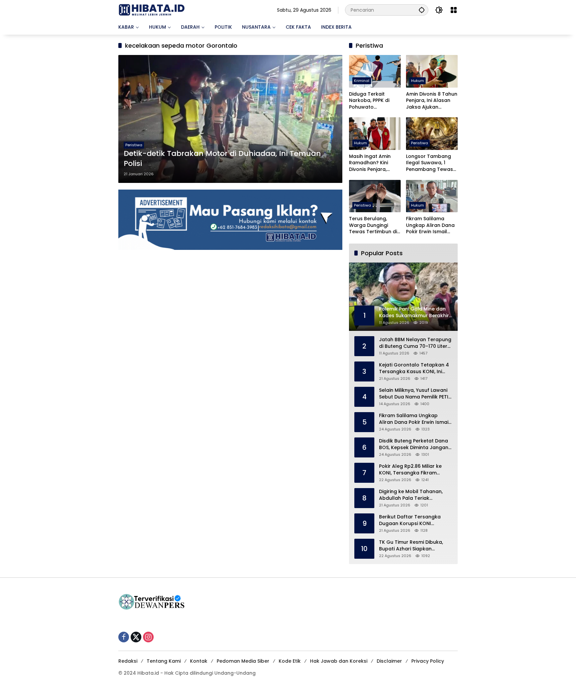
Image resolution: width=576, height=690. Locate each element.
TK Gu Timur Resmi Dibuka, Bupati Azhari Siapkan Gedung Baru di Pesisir (411, 545)
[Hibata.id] (151, 9)
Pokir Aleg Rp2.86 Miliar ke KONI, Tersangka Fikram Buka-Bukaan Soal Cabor (410, 469)
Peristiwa (133, 145)
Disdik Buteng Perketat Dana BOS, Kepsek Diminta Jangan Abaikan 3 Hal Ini (413, 444)
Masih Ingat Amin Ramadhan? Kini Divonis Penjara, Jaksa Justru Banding (370, 163)
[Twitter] (136, 637)
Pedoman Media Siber (243, 661)
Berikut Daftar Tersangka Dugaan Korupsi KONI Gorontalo (410, 520)
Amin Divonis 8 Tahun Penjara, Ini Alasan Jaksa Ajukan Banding (431, 101)
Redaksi (127, 661)
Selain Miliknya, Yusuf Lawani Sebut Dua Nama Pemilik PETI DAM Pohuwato (413, 393)
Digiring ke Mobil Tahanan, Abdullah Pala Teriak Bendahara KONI (411, 494)
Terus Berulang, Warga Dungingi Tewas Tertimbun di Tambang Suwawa (373, 225)
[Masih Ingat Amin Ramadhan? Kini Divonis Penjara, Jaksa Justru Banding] (375, 133)
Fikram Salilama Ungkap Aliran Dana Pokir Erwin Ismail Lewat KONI (430, 225)
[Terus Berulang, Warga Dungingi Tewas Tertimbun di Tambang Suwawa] (375, 196)
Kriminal (361, 80)
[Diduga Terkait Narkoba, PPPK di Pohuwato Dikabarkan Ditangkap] (375, 71)
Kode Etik (290, 661)
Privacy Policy (427, 661)
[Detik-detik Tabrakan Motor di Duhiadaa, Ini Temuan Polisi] (230, 119)
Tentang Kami (164, 661)
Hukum (417, 80)
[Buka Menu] (454, 10)
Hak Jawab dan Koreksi (338, 661)
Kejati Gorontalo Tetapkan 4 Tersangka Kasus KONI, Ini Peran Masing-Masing (414, 368)
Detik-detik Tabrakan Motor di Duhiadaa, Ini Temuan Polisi (222, 159)
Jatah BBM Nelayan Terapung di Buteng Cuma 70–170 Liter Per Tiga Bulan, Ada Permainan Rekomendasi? (415, 343)
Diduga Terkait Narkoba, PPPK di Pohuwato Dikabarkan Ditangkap (369, 101)
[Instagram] (148, 637)
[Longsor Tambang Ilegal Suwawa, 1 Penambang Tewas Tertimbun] (432, 133)
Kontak (198, 661)
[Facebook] (123, 637)
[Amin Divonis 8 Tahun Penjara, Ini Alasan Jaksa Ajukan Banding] (432, 71)
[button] (421, 9)
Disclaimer (389, 661)
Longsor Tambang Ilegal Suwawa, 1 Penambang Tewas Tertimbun (429, 163)
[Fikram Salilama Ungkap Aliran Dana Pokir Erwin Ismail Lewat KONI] (432, 196)
